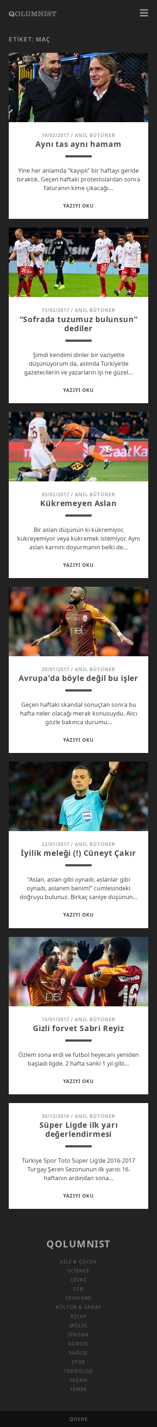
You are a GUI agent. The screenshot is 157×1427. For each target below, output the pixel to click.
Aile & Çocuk (78, 1261)
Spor (78, 1362)
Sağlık (78, 1353)
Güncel (78, 1343)
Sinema (78, 1334)
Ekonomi (78, 1298)
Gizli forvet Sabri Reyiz (78, 1028)
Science (78, 1270)
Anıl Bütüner (95, 135)
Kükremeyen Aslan (78, 503)
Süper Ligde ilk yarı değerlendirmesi (78, 1129)
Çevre (78, 1279)
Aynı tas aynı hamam (78, 144)
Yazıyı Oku (78, 206)
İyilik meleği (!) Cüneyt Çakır (78, 853)
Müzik (78, 1325)
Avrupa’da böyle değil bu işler (78, 678)
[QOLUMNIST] (32, 13)
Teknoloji (78, 1371)
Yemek (78, 1389)
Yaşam (78, 1380)
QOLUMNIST (78, 1243)
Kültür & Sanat (78, 1307)
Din (78, 1289)
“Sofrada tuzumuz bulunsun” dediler (79, 323)
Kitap (78, 1316)
